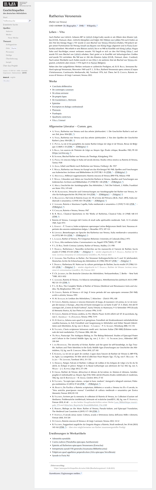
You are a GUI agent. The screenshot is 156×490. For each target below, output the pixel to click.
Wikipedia (91, 25)
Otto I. (95, 60)
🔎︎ (30, 21)
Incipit (8, 62)
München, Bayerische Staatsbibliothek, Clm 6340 (85, 405)
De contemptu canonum (63, 89)
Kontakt (24, 71)
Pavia (129, 45)
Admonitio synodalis (61, 438)
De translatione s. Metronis (64, 100)
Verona (105, 43)
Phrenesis (56, 110)
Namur (94, 63)
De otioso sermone (60, 93)
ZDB (70, 147)
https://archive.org (61, 153)
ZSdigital (116, 194)
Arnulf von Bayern (88, 45)
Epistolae (56, 103)
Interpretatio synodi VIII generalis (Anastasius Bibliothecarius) (79, 448)
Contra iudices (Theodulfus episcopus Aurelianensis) (75, 442)
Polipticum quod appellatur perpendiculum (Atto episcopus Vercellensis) (83, 452)
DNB (81, 25)
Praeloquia (57, 113)
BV (70, 134)
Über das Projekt (10, 65)
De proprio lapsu (59, 96)
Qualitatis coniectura (61, 117)
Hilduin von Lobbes (112, 40)
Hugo (109, 45)
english (12, 77)
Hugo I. (70, 43)
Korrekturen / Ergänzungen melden (64, 473)
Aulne (104, 57)
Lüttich (89, 37)
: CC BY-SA (9, 71)
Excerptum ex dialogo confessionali (67, 106)
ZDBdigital (81, 147)
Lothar (128, 48)
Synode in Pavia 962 (61, 455)
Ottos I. (129, 51)
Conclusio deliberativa (62, 86)
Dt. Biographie (69, 25)
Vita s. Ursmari (58, 120)
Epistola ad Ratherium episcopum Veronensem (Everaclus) (77, 445)
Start (5, 17)
